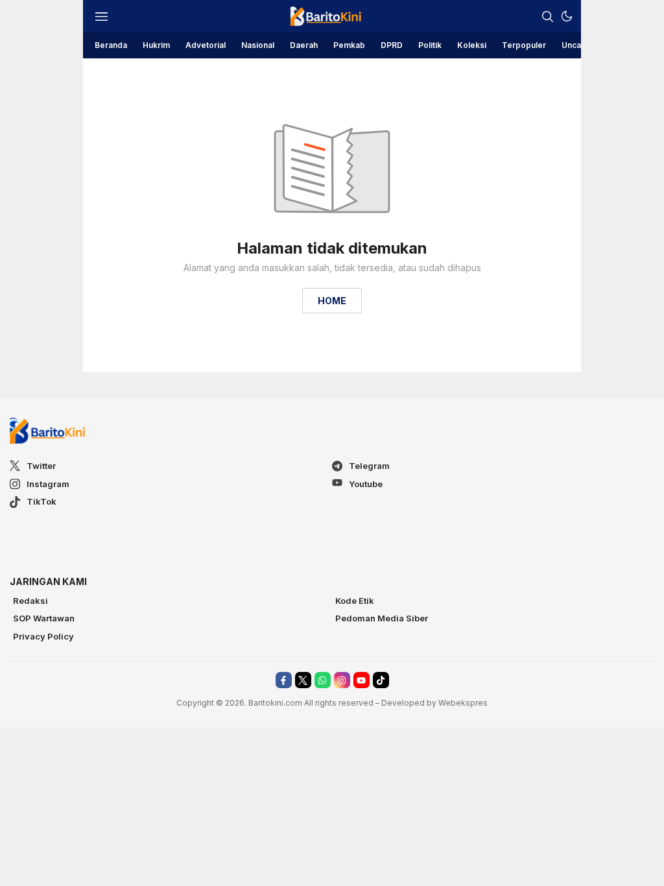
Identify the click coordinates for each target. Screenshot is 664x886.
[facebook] (284, 680)
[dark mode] (566, 16)
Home (332, 300)
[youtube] (361, 680)
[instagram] (342, 680)
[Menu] (101, 16)
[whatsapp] (322, 680)
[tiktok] (381, 680)
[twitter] (303, 680)
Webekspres (463, 703)
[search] (547, 16)
